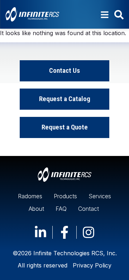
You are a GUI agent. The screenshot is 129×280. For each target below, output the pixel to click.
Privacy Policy (92, 265)
